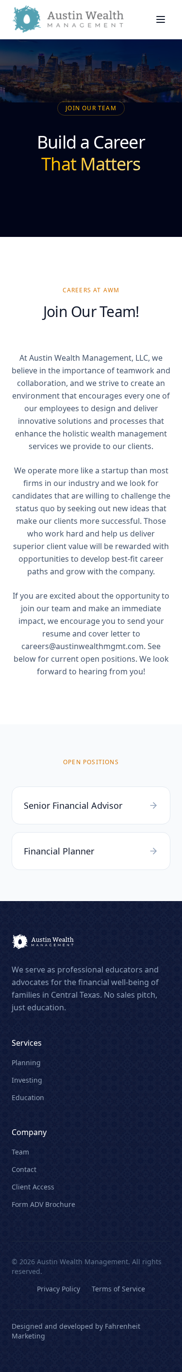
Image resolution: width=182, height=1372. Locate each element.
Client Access (33, 1186)
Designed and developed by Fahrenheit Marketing (76, 1331)
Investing (27, 1080)
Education (28, 1097)
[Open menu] (160, 19)
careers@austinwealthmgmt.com (82, 646)
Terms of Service (118, 1288)
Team (20, 1151)
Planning (26, 1062)
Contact (24, 1169)
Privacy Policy (58, 1288)
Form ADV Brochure (43, 1204)
